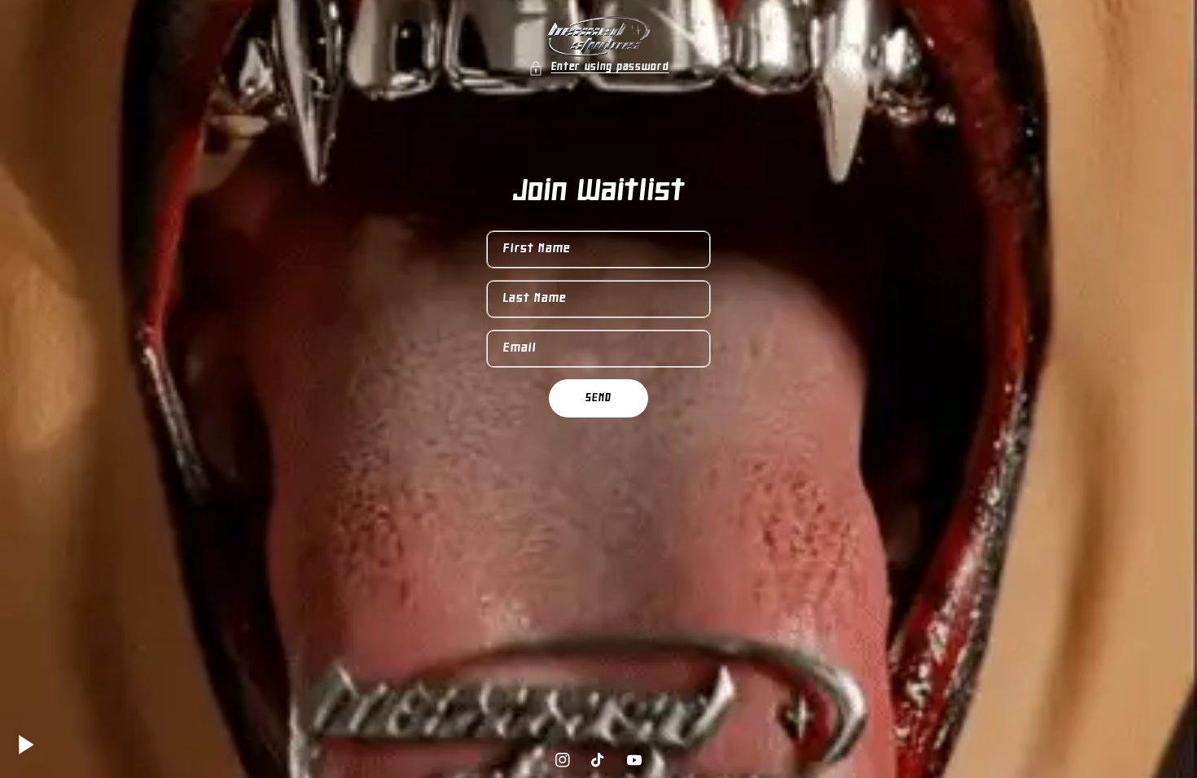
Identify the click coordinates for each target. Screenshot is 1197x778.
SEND (598, 398)
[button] (598, 68)
